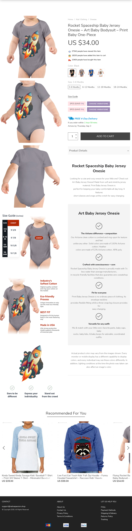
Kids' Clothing (81, 19)
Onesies (93, 19)
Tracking (104, 519)
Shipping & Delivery (109, 513)
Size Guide (73, 97)
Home (70, 19)
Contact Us (61, 510)
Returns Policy (107, 516)
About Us (61, 507)
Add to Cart (105, 136)
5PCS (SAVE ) (77, 109)
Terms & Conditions (65, 516)
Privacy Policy (62, 513)
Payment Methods (108, 510)
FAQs (103, 507)
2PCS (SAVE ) (77, 104)
